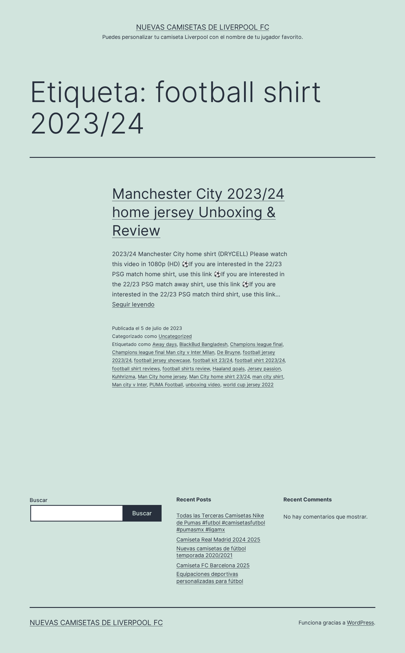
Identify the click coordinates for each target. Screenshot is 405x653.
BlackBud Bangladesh (203, 344)
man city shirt (267, 376)
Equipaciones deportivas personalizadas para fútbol (209, 577)
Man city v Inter (129, 384)
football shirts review (186, 368)
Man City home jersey (162, 376)
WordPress (360, 622)
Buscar (38, 500)
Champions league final (256, 344)
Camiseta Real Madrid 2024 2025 (218, 539)
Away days (164, 344)
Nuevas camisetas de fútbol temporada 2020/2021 (211, 551)
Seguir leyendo (133, 304)
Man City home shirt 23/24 (219, 376)
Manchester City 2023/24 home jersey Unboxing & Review (198, 212)
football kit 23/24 (212, 360)
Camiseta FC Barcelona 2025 (213, 565)
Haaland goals (229, 368)
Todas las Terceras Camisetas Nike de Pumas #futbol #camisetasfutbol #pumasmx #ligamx (220, 522)
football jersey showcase (162, 360)
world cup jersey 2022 (248, 384)
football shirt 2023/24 (260, 360)
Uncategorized (175, 336)
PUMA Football (166, 384)
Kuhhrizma (123, 376)
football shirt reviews (136, 368)
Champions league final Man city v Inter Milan (163, 352)
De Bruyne (228, 352)
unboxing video (203, 384)
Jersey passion (264, 368)
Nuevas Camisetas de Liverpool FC (202, 27)
